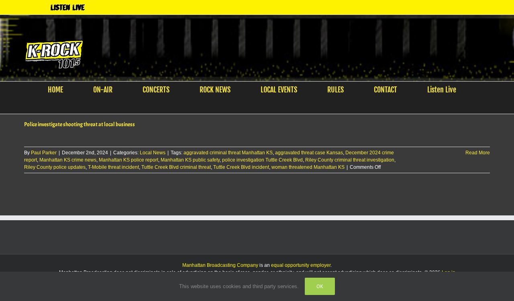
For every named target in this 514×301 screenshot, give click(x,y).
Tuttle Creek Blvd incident (241, 167)
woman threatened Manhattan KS (308, 167)
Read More (477, 153)
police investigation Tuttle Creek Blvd (262, 160)
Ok (319, 286)
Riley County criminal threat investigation (349, 160)
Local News (152, 153)
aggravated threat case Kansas (309, 153)
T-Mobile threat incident (113, 167)
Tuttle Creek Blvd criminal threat (176, 167)
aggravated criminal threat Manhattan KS (228, 153)
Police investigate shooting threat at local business (79, 124)
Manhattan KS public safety (190, 160)
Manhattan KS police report (128, 160)
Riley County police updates (55, 167)
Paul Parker (44, 153)
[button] (252, 106)
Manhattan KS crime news (67, 160)
